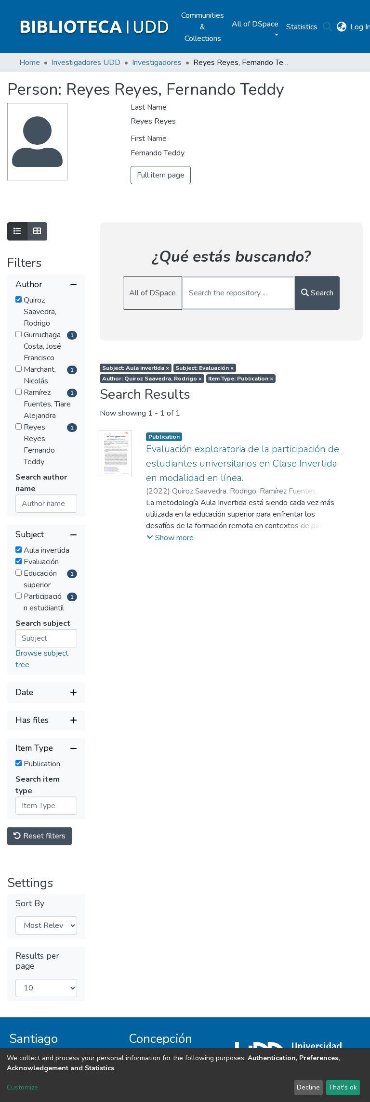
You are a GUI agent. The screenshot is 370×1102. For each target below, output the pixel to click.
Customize (22, 1087)
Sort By (29, 904)
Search (321, 293)
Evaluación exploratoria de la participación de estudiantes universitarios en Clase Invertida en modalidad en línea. (242, 463)
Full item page (161, 175)
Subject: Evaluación (204, 368)
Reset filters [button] (43, 836)
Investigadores (157, 62)
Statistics (301, 27)
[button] (341, 27)
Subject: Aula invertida (135, 368)
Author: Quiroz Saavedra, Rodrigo (152, 378)
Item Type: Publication (240, 378)
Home (29, 62)
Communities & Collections (202, 27)
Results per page (37, 961)
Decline (308, 1087)
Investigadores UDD (86, 62)
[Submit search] (327, 27)
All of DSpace (152, 293)
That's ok (343, 1087)
